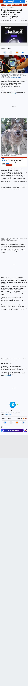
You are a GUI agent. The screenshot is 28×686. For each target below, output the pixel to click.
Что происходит (7, 426)
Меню (1, 1)
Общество (3, 7)
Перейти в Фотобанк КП (16, 77)
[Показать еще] (23, 52)
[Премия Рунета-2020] (13, 1)
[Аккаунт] (26, 1)
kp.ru (26, 418)
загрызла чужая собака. (11, 94)
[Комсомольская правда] (8, 2)
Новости (9, 4)
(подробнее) (7, 375)
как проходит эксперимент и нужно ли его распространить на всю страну (13, 161)
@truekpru (8, 415)
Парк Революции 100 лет (17, 4)
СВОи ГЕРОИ (3, 4)
